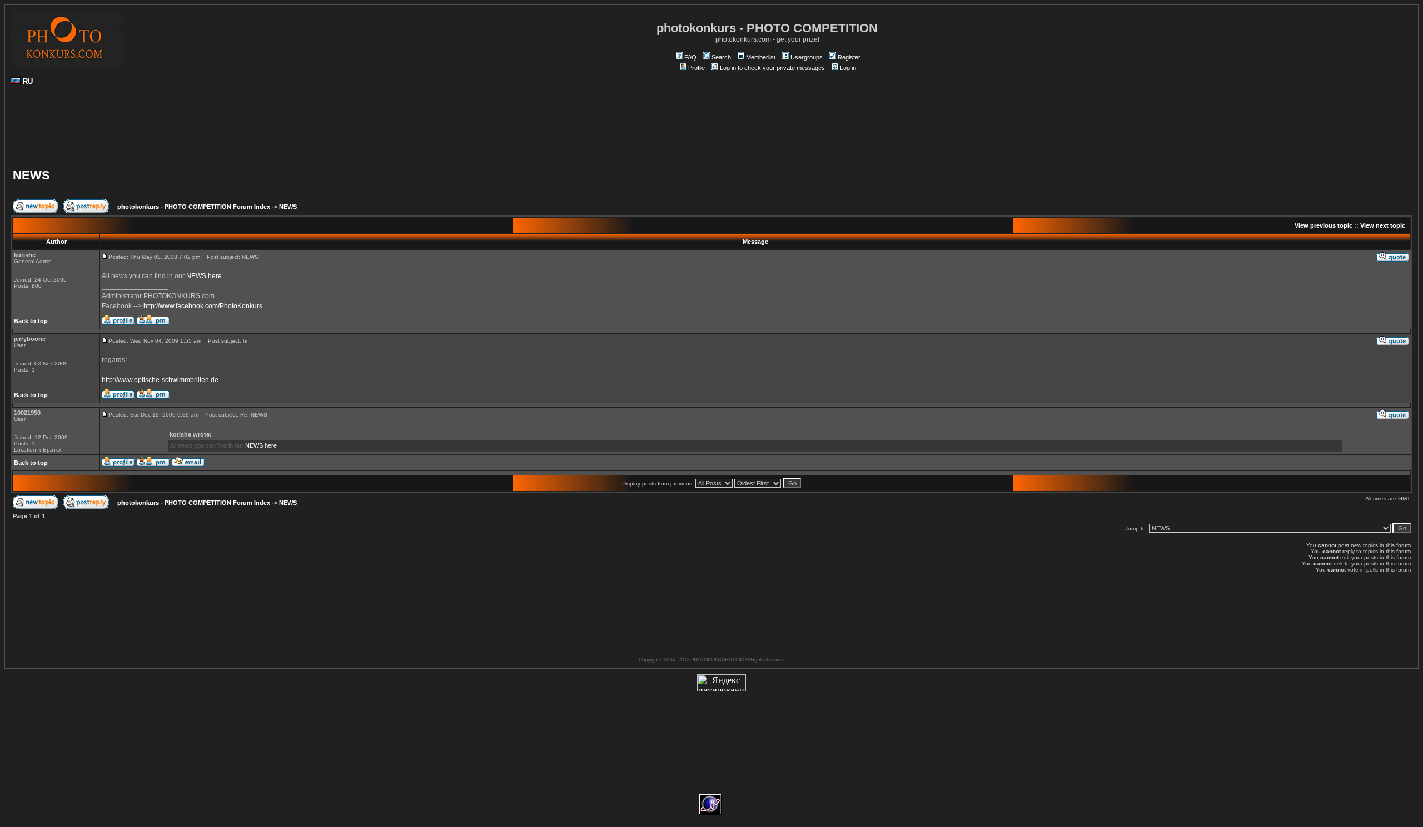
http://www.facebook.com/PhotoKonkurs (202, 306)
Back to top (31, 321)
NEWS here (204, 276)
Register (849, 57)
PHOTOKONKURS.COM (717, 659)
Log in (848, 67)
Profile (696, 67)
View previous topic (1323, 225)
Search (721, 57)
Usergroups (806, 57)
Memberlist (760, 57)
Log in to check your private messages (772, 67)
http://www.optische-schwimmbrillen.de (160, 380)
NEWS (31, 175)
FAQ (690, 57)
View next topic (1382, 225)
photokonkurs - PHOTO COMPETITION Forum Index (193, 206)
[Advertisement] (711, 131)
